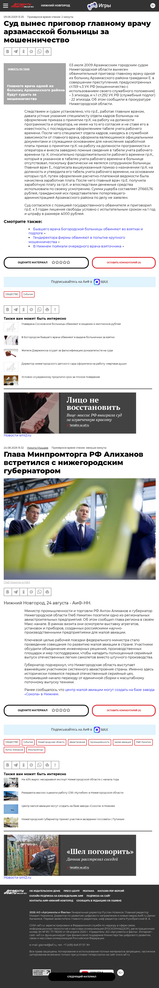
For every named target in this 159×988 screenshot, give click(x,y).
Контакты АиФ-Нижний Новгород (51, 900)
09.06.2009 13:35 (14, 16)
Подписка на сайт (98, 896)
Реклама (88, 891)
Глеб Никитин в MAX (17, 582)
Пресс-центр (72, 891)
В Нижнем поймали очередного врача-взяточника (77, 246)
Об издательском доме (44, 891)
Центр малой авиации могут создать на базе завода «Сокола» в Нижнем (68, 805)
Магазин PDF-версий (111, 891)
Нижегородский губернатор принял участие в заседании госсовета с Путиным (73, 819)
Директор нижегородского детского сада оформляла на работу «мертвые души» (74, 363)
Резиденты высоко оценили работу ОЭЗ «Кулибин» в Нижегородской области (72, 792)
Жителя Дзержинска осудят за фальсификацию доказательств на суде (67, 350)
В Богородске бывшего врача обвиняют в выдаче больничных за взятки (68, 337)
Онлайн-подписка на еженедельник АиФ (56, 896)
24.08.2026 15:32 (14, 447)
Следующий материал (81, 976)
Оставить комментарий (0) (124, 262)
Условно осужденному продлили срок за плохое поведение (61, 376)
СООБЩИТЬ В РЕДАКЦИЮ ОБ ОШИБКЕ (99, 900)
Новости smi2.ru (17, 435)
